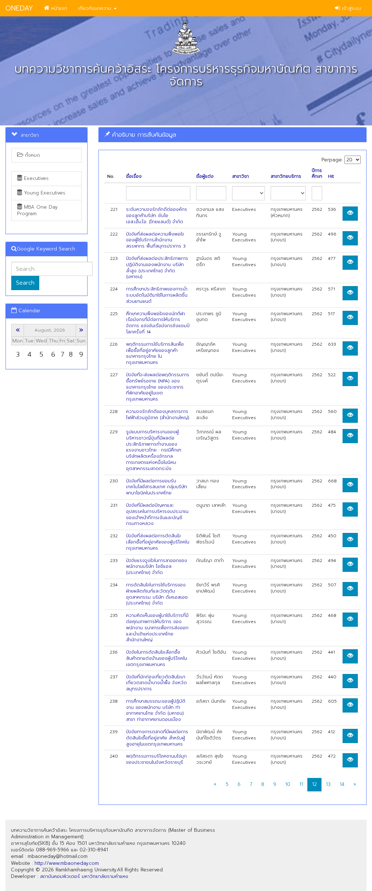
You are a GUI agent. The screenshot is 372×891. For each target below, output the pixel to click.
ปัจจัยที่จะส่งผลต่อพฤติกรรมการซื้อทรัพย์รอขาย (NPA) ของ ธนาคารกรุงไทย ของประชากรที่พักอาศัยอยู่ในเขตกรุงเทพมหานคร (157, 387)
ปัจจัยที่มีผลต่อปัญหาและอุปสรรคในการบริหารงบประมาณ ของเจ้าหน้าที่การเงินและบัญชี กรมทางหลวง (157, 514)
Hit (331, 176)
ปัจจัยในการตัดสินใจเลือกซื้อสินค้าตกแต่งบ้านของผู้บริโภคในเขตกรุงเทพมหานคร (156, 658)
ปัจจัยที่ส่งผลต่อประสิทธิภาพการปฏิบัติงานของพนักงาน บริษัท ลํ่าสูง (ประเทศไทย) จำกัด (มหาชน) (157, 267)
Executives (35, 178)
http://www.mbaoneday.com (67, 863)
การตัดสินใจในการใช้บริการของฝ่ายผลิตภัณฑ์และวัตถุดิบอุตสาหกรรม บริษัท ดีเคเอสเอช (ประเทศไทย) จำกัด (157, 594)
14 (342, 784)
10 (287, 784)
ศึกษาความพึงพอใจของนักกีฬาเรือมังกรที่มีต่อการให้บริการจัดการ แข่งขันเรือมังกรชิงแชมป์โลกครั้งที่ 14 (158, 322)
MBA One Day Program (37, 210)
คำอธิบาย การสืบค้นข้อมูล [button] (143, 134)
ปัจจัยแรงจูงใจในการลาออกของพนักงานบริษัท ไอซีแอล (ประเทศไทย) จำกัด (156, 566)
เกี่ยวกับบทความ (95, 8)
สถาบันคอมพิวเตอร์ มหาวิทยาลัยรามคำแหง (84, 876)
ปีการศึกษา (317, 174)
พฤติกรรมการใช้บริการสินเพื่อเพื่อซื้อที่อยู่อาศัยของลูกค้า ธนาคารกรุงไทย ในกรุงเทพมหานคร (155, 353)
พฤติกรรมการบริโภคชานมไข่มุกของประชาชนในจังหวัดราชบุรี (156, 759)
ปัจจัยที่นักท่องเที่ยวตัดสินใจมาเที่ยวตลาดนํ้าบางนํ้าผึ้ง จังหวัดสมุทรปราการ (156, 683)
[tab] (232, 135)
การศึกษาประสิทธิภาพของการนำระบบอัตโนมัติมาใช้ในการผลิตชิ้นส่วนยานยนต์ (156, 295)
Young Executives (43, 192)
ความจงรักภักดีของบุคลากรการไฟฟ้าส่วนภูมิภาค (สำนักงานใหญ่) (157, 414)
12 (314, 784)
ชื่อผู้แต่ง (205, 176)
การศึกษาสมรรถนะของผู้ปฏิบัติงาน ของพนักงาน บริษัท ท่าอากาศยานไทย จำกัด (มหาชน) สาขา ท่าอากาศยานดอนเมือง (155, 710)
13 (328, 784)
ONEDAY (19, 8)
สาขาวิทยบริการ (286, 176)
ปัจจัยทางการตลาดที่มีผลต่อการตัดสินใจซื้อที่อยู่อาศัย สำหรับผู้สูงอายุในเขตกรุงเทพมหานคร (157, 738)
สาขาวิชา (240, 176)
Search (25, 283)
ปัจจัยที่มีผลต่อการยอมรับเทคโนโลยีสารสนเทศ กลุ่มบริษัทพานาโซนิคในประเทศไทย (156, 487)
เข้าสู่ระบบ (350, 8)
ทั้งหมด (31, 155)
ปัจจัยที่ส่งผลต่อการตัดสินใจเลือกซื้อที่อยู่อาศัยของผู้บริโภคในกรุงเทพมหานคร (157, 542)
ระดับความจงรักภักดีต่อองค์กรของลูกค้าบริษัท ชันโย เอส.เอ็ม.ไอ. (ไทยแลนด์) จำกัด (156, 215)
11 (301, 784)
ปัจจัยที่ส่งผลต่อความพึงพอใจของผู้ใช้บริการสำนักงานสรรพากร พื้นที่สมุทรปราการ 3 (156, 240)
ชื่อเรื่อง (134, 176)
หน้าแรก (58, 8)
